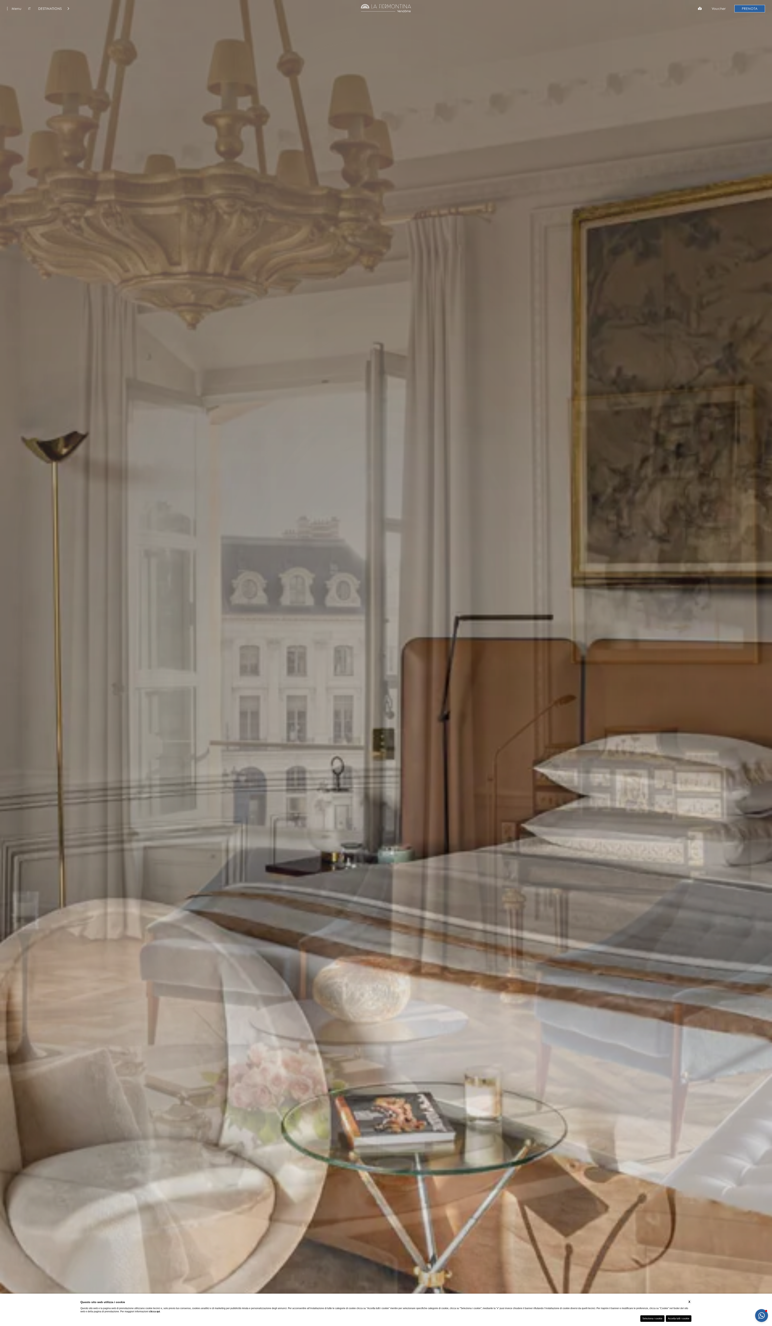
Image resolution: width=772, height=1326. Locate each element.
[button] (761, 1315)
